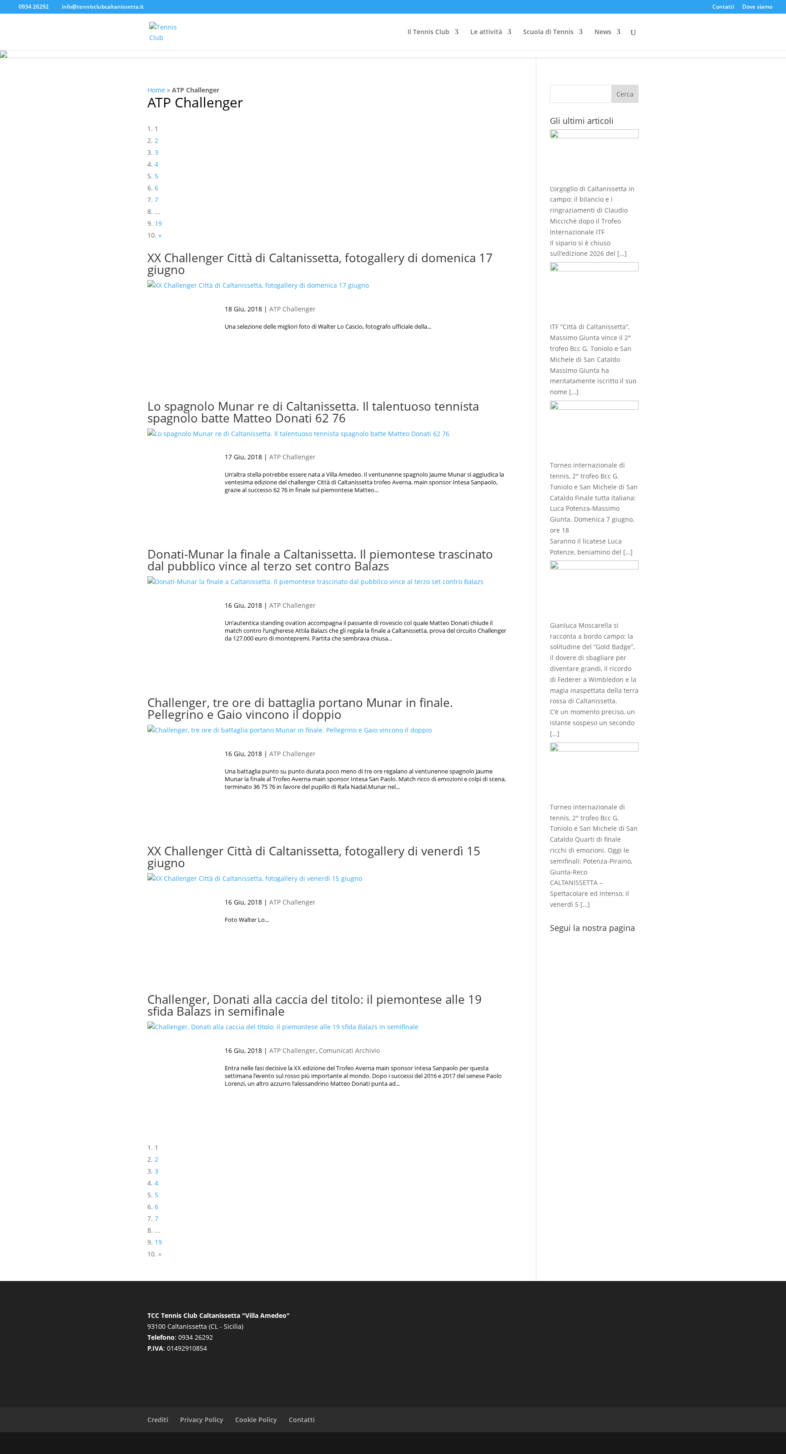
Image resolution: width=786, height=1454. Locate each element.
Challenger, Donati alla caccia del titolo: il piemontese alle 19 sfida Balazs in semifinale (314, 1005)
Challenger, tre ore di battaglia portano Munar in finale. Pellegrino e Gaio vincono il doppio (300, 708)
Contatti (723, 7)
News (603, 32)
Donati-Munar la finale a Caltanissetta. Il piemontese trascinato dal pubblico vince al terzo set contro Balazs (320, 560)
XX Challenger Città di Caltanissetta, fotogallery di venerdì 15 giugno (313, 857)
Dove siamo (757, 7)
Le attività (486, 32)
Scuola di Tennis (548, 32)
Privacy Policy (201, 1419)
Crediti (157, 1419)
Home (156, 90)
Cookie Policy (256, 1419)
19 (158, 223)
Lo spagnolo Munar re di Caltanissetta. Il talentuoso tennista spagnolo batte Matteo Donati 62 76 (313, 412)
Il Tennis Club (428, 32)
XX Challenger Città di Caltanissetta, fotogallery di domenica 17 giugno (320, 263)
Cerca (625, 94)
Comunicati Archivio (349, 1050)
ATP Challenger (195, 102)
